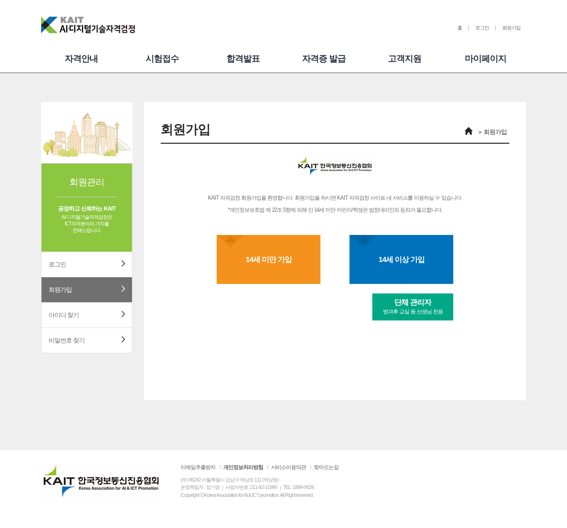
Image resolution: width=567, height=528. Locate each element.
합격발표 (243, 58)
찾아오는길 (326, 467)
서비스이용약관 (288, 467)
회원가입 (511, 27)
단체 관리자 (413, 306)
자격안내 (81, 58)
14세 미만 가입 (269, 259)
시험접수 (162, 58)
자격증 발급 (324, 58)
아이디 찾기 (64, 314)
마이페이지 (485, 58)
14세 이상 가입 (402, 259)
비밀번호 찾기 (67, 340)
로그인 (482, 27)
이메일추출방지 (198, 467)
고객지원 (404, 58)
